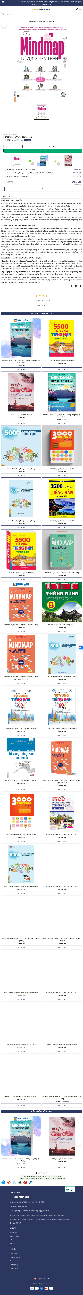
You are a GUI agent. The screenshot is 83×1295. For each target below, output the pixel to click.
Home (5, 134)
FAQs (11, 1240)
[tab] (36, 1173)
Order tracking (14, 1236)
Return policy (14, 1265)
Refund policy (14, 1268)
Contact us (13, 1232)
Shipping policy (14, 1261)
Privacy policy (14, 1253)
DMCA (12, 1244)
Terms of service (15, 1257)
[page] (8, 18)
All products (13, 134)
